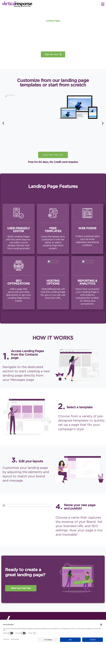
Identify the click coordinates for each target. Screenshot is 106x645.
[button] (53, 14)
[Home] (11, 4)
